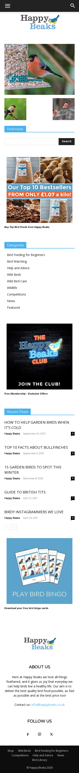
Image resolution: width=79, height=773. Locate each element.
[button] (7, 6)
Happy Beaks (12, 433)
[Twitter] (51, 734)
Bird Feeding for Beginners (26, 255)
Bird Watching (17, 261)
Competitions (16, 294)
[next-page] (14, 527)
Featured (13, 307)
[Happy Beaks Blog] (39, 22)
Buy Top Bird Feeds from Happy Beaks (26, 227)
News (11, 301)
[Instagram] (39, 734)
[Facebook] (27, 734)
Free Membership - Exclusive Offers (26, 393)
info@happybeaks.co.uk (48, 705)
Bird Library (39, 760)
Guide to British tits (25, 492)
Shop (10, 751)
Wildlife (12, 288)
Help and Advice (18, 268)
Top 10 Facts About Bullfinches (36, 447)
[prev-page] (7, 527)
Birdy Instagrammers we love (34, 511)
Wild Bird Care (17, 281)
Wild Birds (14, 274)
